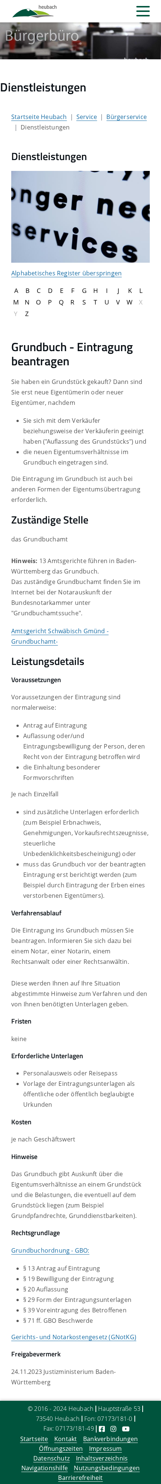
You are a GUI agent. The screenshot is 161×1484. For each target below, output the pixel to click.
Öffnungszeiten (61, 1449)
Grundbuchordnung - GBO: (50, 1250)
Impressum (105, 1449)
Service (86, 117)
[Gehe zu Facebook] (102, 1428)
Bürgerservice (126, 117)
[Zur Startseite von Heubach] (34, 11)
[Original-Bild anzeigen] (80, 216)
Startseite (34, 1439)
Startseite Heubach (39, 117)
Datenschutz (51, 1458)
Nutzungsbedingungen (107, 1468)
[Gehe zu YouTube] (126, 1428)
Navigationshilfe (44, 1468)
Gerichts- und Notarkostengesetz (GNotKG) (73, 1337)
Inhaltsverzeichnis (102, 1458)
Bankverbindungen (110, 1439)
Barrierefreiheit (80, 1478)
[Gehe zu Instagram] (113, 1428)
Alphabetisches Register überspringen (66, 273)
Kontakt (65, 1439)
